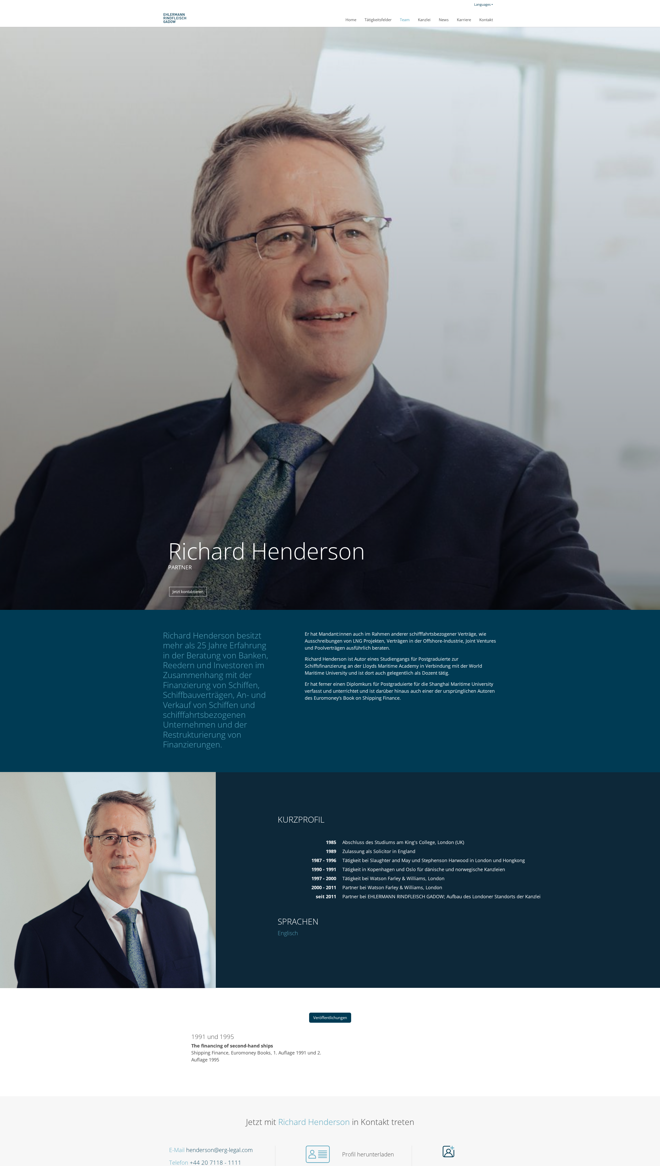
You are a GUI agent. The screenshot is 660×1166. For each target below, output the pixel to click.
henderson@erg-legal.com (219, 1150)
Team (405, 19)
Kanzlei (424, 19)
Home (350, 19)
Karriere (464, 19)
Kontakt (486, 19)
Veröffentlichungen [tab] (330, 1017)
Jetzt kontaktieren (187, 591)
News (444, 19)
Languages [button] (482, 4)
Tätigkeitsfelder (378, 19)
